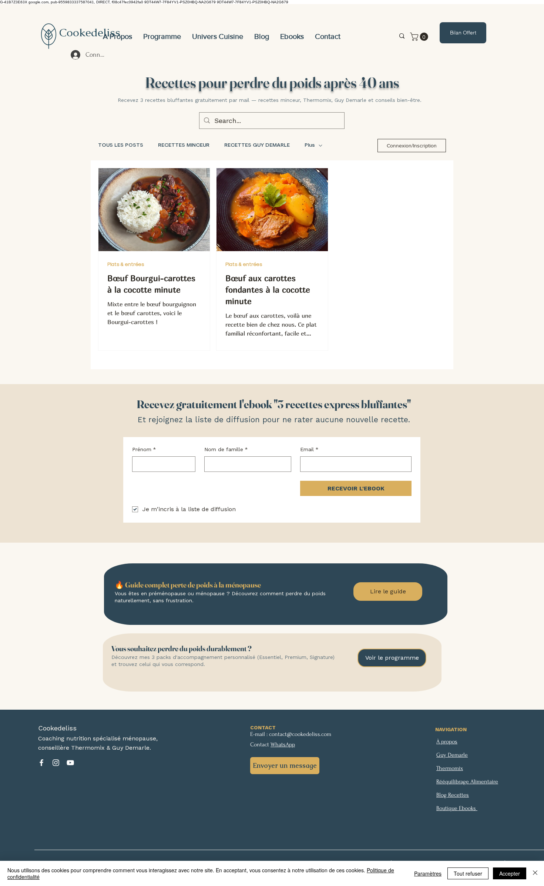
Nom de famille (226, 449)
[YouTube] (70, 762)
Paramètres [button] (427, 873)
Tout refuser (468, 873)
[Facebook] (41, 762)
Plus (310, 145)
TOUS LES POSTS (120, 145)
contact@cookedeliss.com (300, 734)
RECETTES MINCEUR (183, 145)
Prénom (144, 449)
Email (309, 449)
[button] (218, 36)
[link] (420, 37)
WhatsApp (283, 744)
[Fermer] (535, 873)
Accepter (509, 873)
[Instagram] (55, 762)
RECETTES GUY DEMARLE (257, 145)
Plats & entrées (125, 264)
